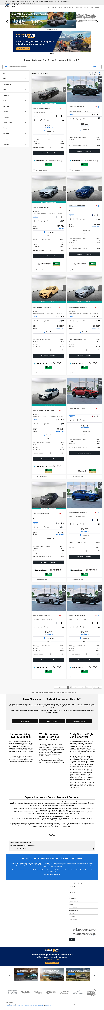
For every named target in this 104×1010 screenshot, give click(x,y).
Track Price (50, 131)
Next (82, 687)
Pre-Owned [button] (53, 7)
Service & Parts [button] (78, 7)
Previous (9, 974)
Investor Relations (10, 1005)
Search (95, 66)
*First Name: (72, 886)
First (58, 687)
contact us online (59, 865)
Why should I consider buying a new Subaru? (22, 845)
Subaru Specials (24, 721)
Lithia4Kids (27, 1005)
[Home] (45, 7)
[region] (48, 143)
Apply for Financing (52, 721)
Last (88, 687)
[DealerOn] (10, 1002)
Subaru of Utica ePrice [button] (48, 153)
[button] (64, 89)
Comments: (72, 916)
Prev (64, 687)
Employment (48, 1005)
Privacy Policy (91, 935)
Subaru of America (54, 875)
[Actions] (62, 108)
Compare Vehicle (41, 170)
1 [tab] (51, 983)
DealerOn (18, 1004)
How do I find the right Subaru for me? (20, 842)
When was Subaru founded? (18, 849)
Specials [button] (71, 7)
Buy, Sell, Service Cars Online (37, 1005)
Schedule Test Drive (79, 721)
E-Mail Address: (73, 898)
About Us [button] (91, 7)
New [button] (49, 7)
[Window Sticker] (63, 120)
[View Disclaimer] (48, 120)
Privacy (28, 1004)
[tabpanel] (26, 974)
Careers (97, 7)
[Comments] (60, 221)
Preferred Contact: (73, 910)
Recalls (32, 1004)
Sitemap (23, 1004)
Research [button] (85, 7)
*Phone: (71, 904)
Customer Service (89, 1004)
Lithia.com (77, 1004)
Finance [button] (66, 7)
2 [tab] (53, 983)
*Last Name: (72, 892)
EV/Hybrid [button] (60, 7)
